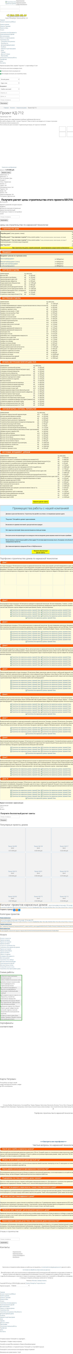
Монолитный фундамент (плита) (10, 261)
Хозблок (2, 1315)
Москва (34, 1280)
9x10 (52, 907)
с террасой (22, 930)
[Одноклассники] (17, 910)
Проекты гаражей (5, 1297)
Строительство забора (7, 959)
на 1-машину (4, 926)
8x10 (39, 907)
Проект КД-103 (64, 871)
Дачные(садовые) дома (7, 1313)
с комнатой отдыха (13, 930)
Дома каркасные (5, 918)
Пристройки (3, 1324)
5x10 (51, 926)
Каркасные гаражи (5, 942)
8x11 (41, 907)
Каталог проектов (5, 938)
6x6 (4, 907)
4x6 (21, 926)
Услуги (2, 1301)
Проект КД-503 (12, 896)
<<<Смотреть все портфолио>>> (53, 1142)
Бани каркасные (5, 928)
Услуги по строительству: (7, 945)
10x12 (70, 907)
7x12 (29, 907)
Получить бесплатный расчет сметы (41, 551)
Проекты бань (4, 1299)
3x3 (31, 930)
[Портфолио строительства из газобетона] (27, 1121)
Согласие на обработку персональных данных (36, 1270)
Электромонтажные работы (8, 1326)
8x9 (37, 907)
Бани (1, 1319)
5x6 (45, 926)
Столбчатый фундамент (7, 266)
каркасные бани (4, 952)
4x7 (23, 926)
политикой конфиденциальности (52, 1267)
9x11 (55, 907)
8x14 (47, 907)
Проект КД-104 (38, 846)
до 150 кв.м (26, 920)
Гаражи (2, 1321)
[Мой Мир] (19, 910)
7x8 (19, 907)
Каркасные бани (5, 943)
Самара (39, 1280)
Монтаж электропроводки (8, 961)
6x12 (15, 907)
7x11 (26, 907)
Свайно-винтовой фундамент (9, 263)
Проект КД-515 (12, 871)
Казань (44, 1280)
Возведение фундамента (7, 956)
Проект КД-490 (12, 846)
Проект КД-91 (38, 871)
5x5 (43, 926)
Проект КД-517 (64, 846)
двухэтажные (60, 905)
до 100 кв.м (67, 905)
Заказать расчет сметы (40, 501)
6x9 (10, 907)
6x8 (8, 907)
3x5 (35, 930)
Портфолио (3, 1328)
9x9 (50, 907)
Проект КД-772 (38, 896)
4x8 (41, 926)
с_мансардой (36, 926)
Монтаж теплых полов (6, 965)
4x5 (31, 926)
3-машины (17, 926)
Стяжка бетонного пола (7, 967)
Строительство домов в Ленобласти (11, 1312)
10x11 (67, 907)
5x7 (47, 926)
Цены (1, 1329)
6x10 (12, 907)
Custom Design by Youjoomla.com (35, 1283)
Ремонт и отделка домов (7, 1308)
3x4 (33, 930)
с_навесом (27, 926)
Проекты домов (4, 1295)
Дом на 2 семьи (4, 1322)
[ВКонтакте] (14, 910)
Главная (2, 1292)
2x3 (27, 930)
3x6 (37, 930)
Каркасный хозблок (6, 951)
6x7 (6, 907)
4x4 (39, 930)
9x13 (60, 907)
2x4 (29, 930)
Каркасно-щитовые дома (7, 1317)
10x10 (63, 907)
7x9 (24, 907)
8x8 (35, 907)
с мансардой (4, 930)
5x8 (49, 926)
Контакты (3, 1331)
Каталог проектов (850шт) (8, 1294)
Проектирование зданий (7, 963)
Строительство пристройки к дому (10, 968)
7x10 (21, 907)
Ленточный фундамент (7, 258)
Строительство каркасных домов (10, 947)
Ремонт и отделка (5, 954)
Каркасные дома (5, 940)
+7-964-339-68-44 (16, 15)
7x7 (17, 907)
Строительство (4, 1310)
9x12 (57, 907)
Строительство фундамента (8, 1303)
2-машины (11, 926)
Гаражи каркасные (6, 924)
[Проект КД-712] (62, 129)
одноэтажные (53, 905)
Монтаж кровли (4, 958)
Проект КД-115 (64, 896)
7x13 (32, 907)
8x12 (44, 907)
